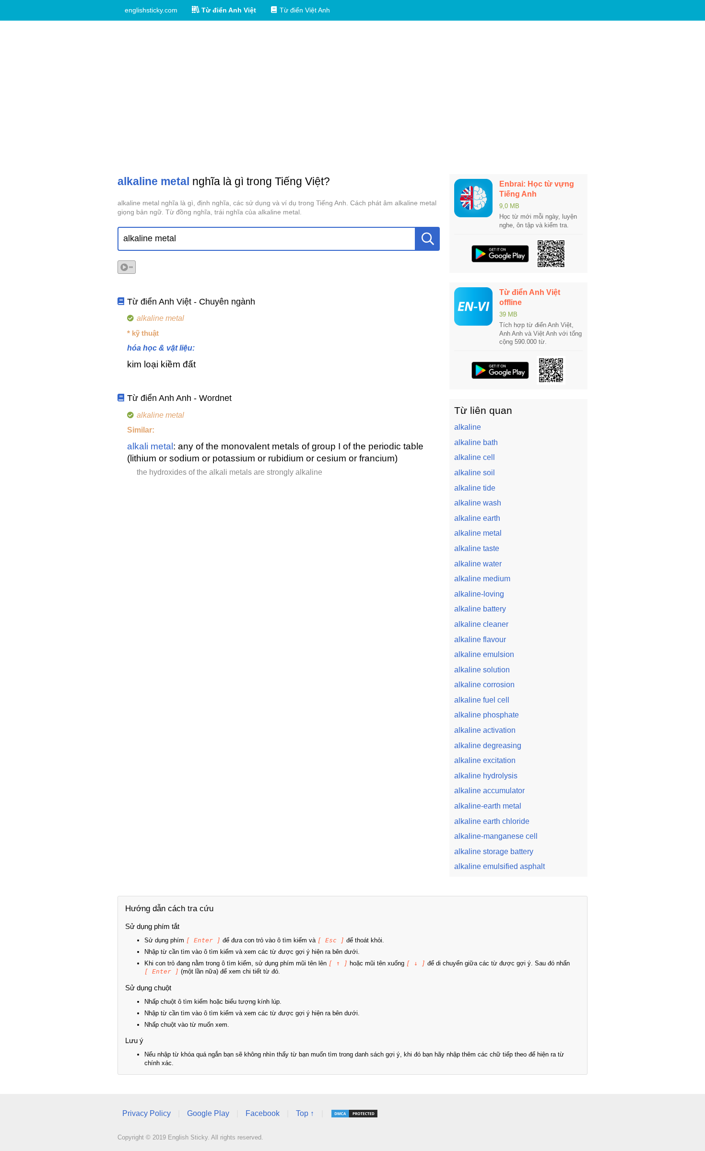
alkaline (467, 427)
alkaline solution (482, 670)
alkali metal (150, 446)
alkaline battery (480, 609)
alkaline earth (477, 518)
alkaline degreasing (487, 745)
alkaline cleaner (481, 624)
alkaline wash (477, 503)
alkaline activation (485, 730)
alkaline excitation (485, 760)
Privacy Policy (146, 1113)
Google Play (208, 1113)
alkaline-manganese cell (496, 836)
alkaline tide (474, 488)
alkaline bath (476, 442)
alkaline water (478, 564)
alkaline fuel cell (481, 700)
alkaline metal (478, 533)
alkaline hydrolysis (485, 776)
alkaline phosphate (486, 715)
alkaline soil (474, 473)
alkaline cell (474, 457)
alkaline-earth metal (487, 806)
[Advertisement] (352, 97)
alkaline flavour (480, 639)
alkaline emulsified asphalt (499, 866)
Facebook (263, 1113)
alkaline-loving (479, 594)
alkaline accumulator (489, 791)
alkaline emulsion (484, 654)
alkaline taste (476, 548)
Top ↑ (305, 1113)
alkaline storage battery (493, 851)
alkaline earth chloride (491, 821)
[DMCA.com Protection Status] (354, 1113)
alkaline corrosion (484, 685)
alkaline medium (482, 579)
